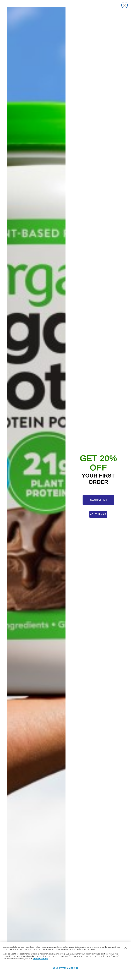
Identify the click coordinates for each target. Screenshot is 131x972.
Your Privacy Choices (65, 967)
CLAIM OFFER (98, 499)
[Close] (125, 948)
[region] (65, 957)
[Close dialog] (124, 5)
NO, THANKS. (98, 514)
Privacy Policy (40, 958)
